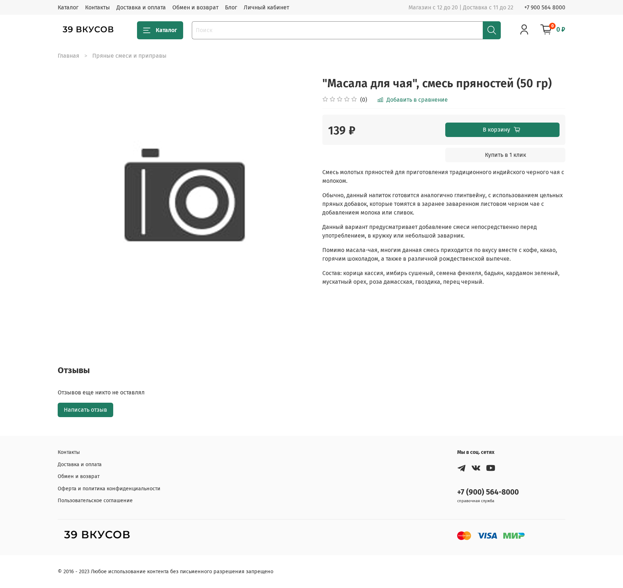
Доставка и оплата (141, 7)
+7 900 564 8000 (544, 7)
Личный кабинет (266, 7)
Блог (231, 7)
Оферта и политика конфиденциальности (109, 489)
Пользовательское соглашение (95, 501)
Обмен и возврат (195, 7)
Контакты (97, 7)
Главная (68, 55)
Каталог (68, 7)
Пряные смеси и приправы (129, 55)
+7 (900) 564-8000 (488, 492)
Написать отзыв (85, 409)
